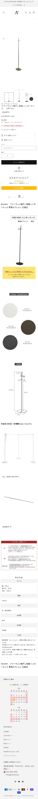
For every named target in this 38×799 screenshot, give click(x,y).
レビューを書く (19, 188)
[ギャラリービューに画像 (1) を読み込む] (9, 97)
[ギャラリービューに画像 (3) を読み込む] (29, 97)
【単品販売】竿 (6, 526)
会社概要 (6, 731)
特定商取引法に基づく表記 (11, 751)
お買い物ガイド (19, 171)
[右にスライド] (23, 90)
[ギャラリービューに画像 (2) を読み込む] (19, 97)
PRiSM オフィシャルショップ (16, 795)
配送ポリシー (7, 743)
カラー (3, 144)
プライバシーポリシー (10, 755)
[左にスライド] (15, 90)
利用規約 (6, 747)
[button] (3, 12)
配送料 (6, 122)
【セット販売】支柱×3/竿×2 (10, 476)
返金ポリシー (7, 739)
